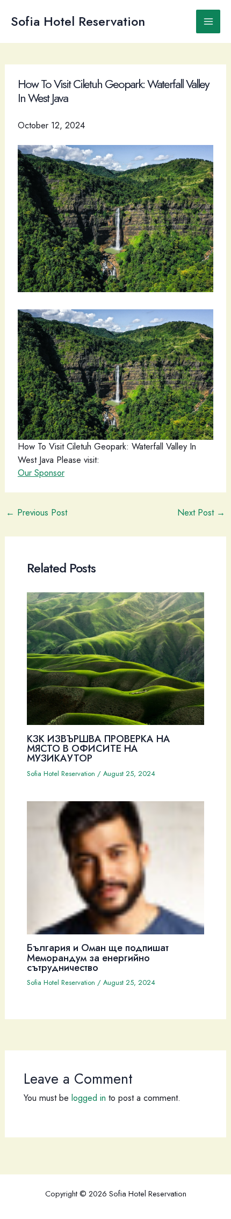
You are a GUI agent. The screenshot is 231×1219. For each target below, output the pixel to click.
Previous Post (36, 512)
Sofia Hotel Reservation (78, 21)
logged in (88, 1097)
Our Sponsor (41, 472)
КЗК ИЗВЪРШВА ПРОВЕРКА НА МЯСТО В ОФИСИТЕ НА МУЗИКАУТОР (98, 748)
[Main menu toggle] (208, 22)
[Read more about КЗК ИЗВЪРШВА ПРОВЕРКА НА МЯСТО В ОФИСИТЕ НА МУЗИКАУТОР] (115, 657)
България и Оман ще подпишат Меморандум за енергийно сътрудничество (98, 957)
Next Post (201, 512)
